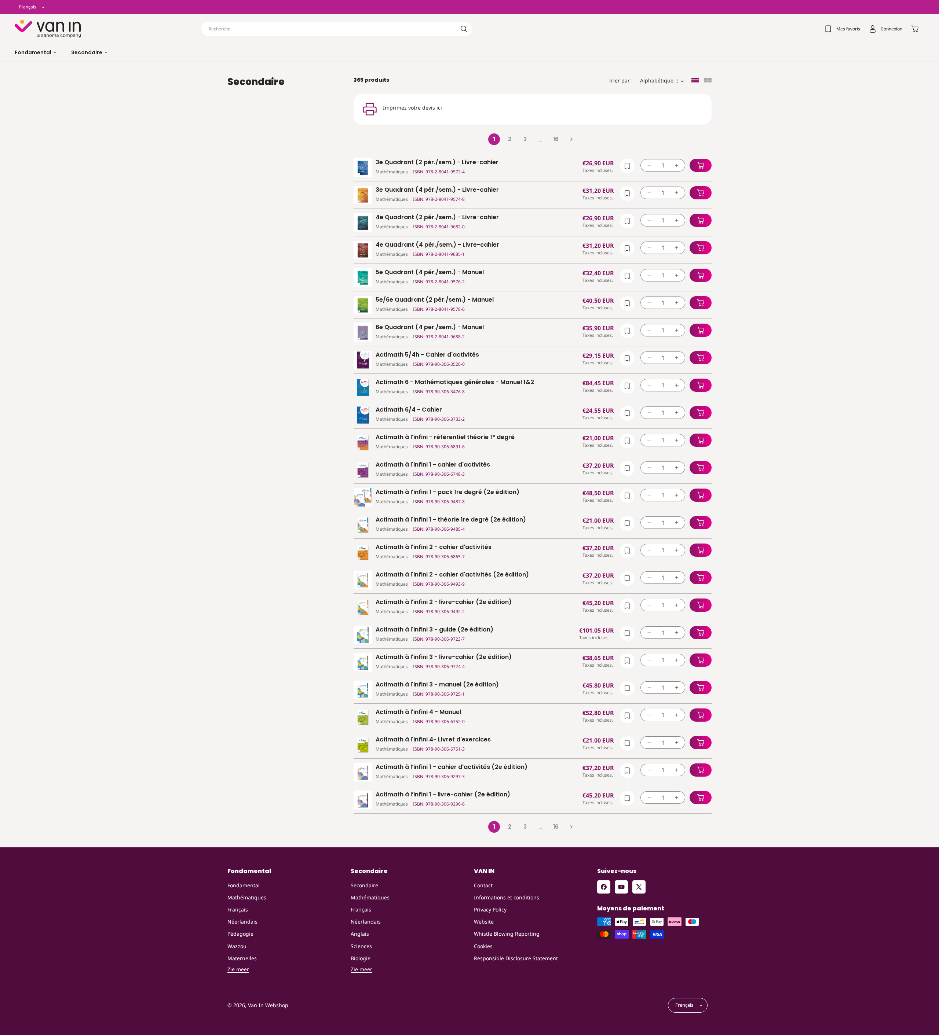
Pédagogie (240, 933)
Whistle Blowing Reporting (507, 933)
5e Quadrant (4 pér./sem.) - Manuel (430, 272)
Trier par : (621, 80)
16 (556, 139)
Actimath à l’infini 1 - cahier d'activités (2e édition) (451, 767)
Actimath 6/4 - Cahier (409, 410)
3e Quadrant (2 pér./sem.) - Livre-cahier (437, 162)
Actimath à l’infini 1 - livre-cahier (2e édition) (443, 795)
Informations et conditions (506, 897)
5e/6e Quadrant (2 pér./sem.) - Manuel (435, 300)
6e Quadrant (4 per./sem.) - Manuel (430, 327)
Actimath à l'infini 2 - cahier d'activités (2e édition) (452, 575)
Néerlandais (242, 921)
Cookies (483, 946)
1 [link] (494, 139)
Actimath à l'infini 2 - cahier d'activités (434, 547)
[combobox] (336, 29)
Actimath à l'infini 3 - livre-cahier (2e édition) (444, 657)
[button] (35, 52)
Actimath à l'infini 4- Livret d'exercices (433, 740)
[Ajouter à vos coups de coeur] (627, 166)
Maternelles (242, 958)
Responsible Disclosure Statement (516, 958)
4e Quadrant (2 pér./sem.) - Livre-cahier (437, 217)
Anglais (360, 933)
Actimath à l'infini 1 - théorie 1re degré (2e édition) (451, 520)
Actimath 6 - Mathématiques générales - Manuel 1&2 (455, 382)
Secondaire (364, 885)
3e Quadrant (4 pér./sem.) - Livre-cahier (437, 190)
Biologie (360, 958)
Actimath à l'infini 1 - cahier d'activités (433, 465)
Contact (483, 885)
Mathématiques (246, 897)
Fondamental (243, 885)
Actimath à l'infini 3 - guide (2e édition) (434, 630)
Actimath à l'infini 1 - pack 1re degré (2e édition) (447, 492)
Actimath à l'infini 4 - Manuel (418, 712)
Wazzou (236, 946)
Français (237, 909)
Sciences (361, 946)
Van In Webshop (268, 1005)
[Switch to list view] (695, 81)
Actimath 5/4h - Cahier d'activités (427, 355)
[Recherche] (464, 29)
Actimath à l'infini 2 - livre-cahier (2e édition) (444, 602)
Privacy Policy (490, 909)
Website (484, 921)
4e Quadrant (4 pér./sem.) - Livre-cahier (437, 245)
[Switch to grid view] (708, 81)
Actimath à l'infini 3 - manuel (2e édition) (437, 685)
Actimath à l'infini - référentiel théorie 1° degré (445, 437)
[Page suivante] (571, 139)
